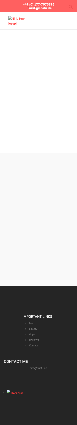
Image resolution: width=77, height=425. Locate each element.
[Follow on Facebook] (30, 376)
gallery (33, 329)
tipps (32, 334)
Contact (33, 345)
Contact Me (39, 252)
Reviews (34, 340)
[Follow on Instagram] (39, 376)
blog (31, 323)
